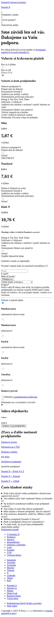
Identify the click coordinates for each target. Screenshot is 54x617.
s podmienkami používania (25, 397)
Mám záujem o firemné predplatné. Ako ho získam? (27, 511)
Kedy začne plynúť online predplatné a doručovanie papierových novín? (26, 494)
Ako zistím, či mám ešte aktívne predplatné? (24, 509)
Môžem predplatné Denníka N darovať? (22, 519)
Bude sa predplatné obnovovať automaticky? (24, 522)
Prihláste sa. (7, 279)
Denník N (5, 7)
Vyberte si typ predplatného (13, 426)
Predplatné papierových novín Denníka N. (23, 51)
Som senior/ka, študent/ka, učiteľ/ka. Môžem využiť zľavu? (26, 515)
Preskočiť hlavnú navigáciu (13, 2)
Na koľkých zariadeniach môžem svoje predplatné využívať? (25, 504)
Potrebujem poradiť (10, 529)
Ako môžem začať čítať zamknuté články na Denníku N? (26, 499)
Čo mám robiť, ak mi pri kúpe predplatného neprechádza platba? (22, 525)
